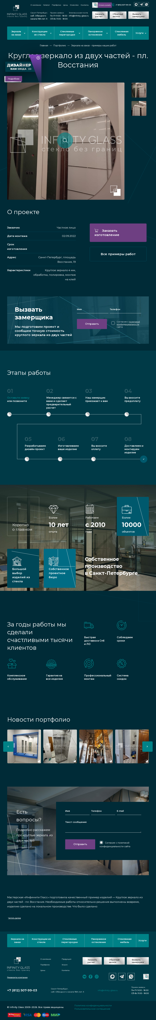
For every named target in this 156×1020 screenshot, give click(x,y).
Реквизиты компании (17, 977)
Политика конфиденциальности (93, 1005)
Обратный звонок (118, 15)
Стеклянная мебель (121, 33)
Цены (65, 5)
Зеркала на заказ (16, 33)
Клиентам (74, 5)
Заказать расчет (99, 15)
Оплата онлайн (105, 5)
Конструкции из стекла (39, 33)
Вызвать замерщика (138, 15)
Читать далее (14, 918)
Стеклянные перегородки (67, 33)
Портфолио (56, 5)
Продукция (66, 959)
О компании (35, 5)
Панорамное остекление (95, 33)
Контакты (85, 5)
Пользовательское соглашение (92, 1009)
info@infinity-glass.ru (79, 16)
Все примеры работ (118, 254)
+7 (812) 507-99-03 (123, 5)
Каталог (46, 5)
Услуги (140, 33)
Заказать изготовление (106, 233)
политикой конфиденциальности (128, 322)
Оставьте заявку (18, 397)
